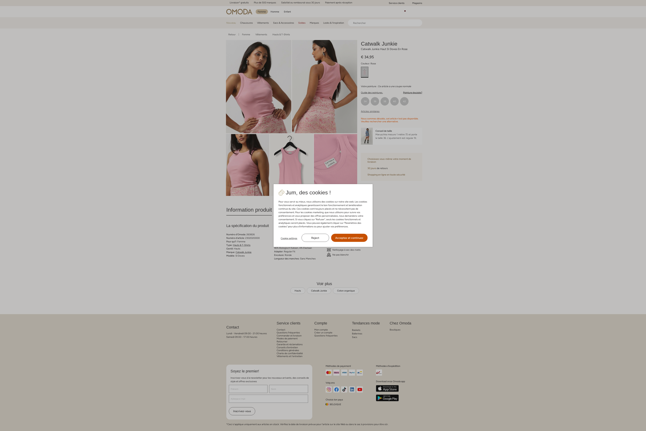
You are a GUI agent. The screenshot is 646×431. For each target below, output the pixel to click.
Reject (315, 237)
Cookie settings (289, 238)
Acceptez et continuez (349, 237)
